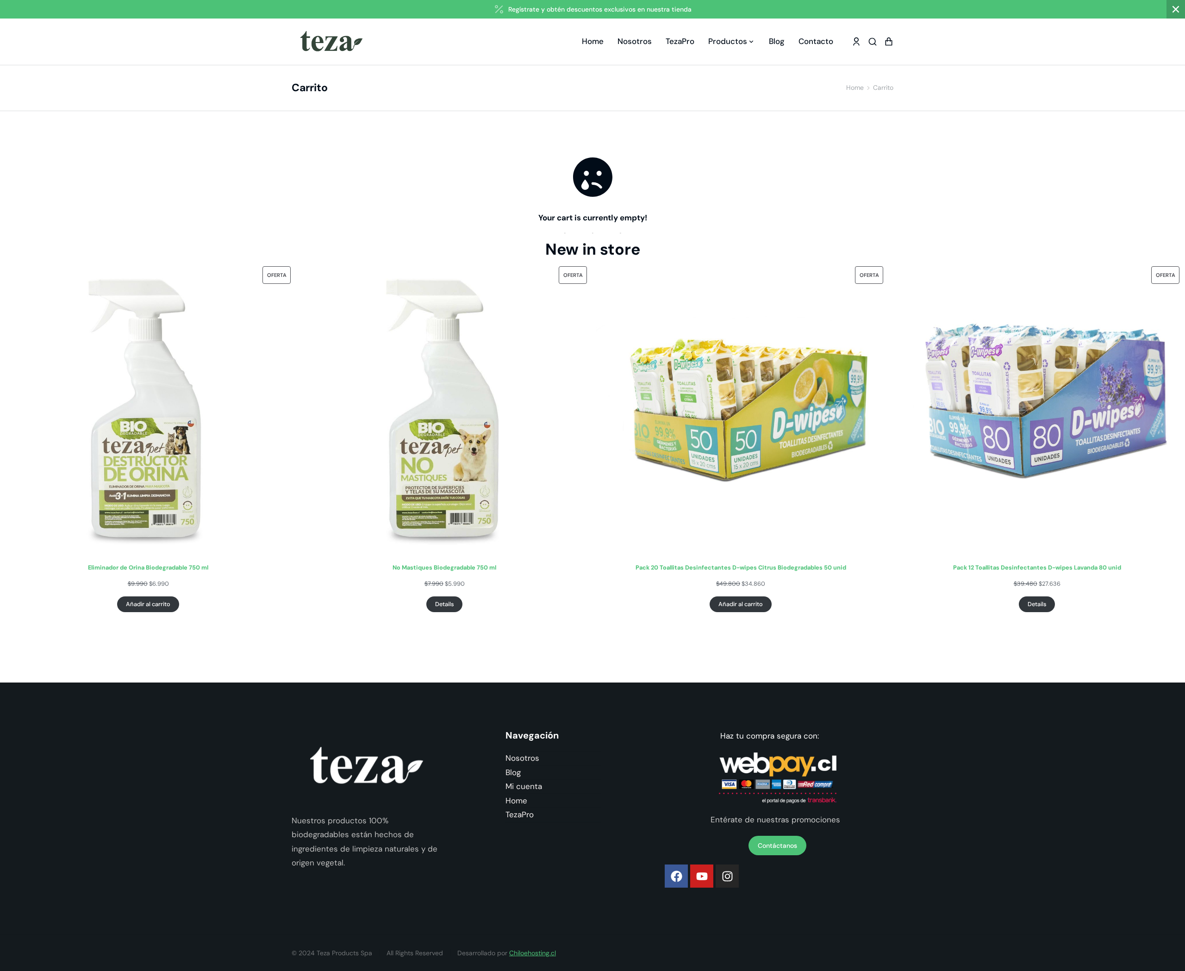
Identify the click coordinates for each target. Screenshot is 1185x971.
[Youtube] (701, 876)
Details (444, 604)
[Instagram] (727, 876)
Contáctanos (777, 845)
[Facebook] (676, 876)
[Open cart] (888, 41)
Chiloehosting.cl (532, 953)
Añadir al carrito (148, 604)
